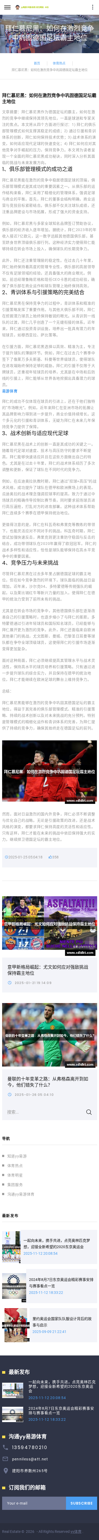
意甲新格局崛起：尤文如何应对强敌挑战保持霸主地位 (47, 970)
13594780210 (30, 1447)
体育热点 (59, 63)
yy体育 (76, 1531)
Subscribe (81, 1503)
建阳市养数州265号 (30, 1471)
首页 (37, 63)
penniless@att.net (30, 1459)
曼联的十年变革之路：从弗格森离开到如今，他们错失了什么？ (47, 1082)
